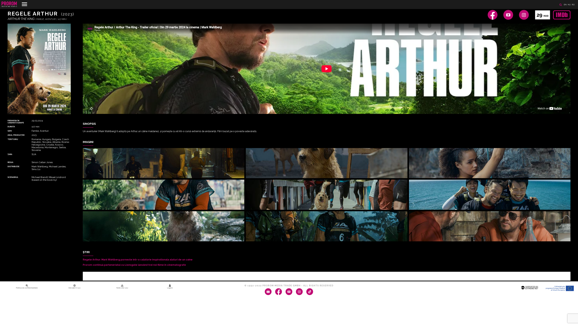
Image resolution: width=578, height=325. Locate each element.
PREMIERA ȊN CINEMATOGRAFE (16, 122)
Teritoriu (13, 139)
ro (573, 4)
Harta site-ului (122, 288)
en (565, 4)
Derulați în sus (74, 288)
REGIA (10, 162)
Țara (10, 154)
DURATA (11, 127)
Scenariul (13, 177)
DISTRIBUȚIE (13, 167)
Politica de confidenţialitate (27, 288)
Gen (10, 131)
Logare (170, 288)
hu (569, 4)
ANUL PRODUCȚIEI (16, 135)
